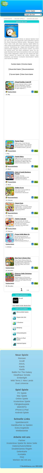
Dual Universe (21, 383)
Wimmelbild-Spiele (23, 312)
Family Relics (19, 156)
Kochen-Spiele (12, 91)
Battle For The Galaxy (22, 372)
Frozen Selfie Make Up (22, 234)
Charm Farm (19, 203)
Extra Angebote (22, 428)
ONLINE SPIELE (19, 19)
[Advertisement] (21, 117)
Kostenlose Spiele (22, 401)
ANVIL (22, 364)
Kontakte (22, 454)
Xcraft (22, 361)
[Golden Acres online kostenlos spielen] (9, 186)
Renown (22, 358)
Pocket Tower (19, 141)
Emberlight (22, 378)
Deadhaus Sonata (22, 375)
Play (36, 92)
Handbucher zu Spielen (22, 425)
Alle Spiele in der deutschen (21, 305)
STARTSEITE (8, 19)
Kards (22, 366)
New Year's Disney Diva (23, 258)
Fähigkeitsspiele (21, 404)
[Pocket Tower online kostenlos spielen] (9, 140)
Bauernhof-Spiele (13, 166)
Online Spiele (22, 398)
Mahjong (19, 328)
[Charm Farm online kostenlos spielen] (9, 202)
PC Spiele (21, 393)
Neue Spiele (21, 355)
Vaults (22, 369)
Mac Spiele (22, 396)
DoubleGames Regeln (22, 449)
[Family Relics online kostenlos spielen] (9, 155)
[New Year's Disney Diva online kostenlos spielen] (9, 257)
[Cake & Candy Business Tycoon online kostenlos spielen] (9, 171)
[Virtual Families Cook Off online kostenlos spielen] (9, 81)
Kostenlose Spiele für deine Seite (22, 443)
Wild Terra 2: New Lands (22, 380)
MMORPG (22, 407)
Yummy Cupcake (20, 219)
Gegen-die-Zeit (21, 317)
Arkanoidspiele (21, 333)
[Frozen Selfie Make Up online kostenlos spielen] (9, 233)
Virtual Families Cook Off (23, 82)
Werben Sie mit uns (22, 460)
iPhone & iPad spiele (21, 339)
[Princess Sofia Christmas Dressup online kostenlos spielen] (9, 272)
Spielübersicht (21, 422)
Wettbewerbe (22, 430)
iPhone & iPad (21, 410)
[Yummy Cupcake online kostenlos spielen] (9, 217)
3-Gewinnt (20, 322)
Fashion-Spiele (10, 244)
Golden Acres (19, 188)
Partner (21, 440)
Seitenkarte (22, 451)
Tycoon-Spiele (12, 151)
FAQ (22, 457)
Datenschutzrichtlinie (21, 446)
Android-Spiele (21, 343)
